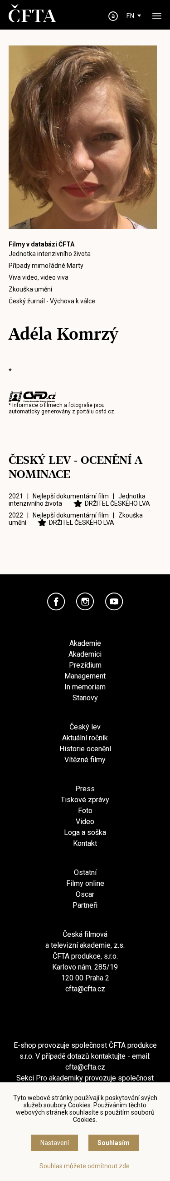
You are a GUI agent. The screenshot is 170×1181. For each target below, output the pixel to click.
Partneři (85, 905)
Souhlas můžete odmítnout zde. (85, 1166)
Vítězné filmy (85, 759)
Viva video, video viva (38, 277)
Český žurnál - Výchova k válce (52, 301)
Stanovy (85, 698)
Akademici (85, 654)
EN (130, 16)
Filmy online (85, 883)
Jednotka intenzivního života (50, 253)
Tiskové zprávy (85, 799)
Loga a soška (85, 832)
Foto (85, 810)
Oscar (85, 894)
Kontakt (85, 843)
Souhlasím (113, 1142)
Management (85, 676)
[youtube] (114, 602)
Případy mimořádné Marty (46, 265)
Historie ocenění (85, 748)
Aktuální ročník (85, 738)
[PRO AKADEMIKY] (113, 16)
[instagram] (85, 602)
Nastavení (54, 1142)
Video (85, 821)
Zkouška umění (30, 289)
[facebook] (56, 602)
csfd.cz (104, 411)
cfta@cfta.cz (85, 989)
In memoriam (85, 687)
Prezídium (85, 665)
